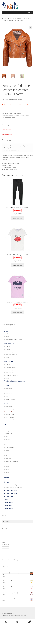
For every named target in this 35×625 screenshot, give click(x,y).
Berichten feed (5, 544)
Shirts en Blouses (10, 417)
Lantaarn (8, 453)
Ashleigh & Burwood (10, 334)
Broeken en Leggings (11, 409)
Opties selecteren (17, 218)
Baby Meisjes (8, 361)
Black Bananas (9, 442)
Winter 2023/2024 (10, 490)
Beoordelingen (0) (7, 134)
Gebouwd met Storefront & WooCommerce (14, 615)
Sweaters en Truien (10, 399)
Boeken (7, 336)
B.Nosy (7, 431)
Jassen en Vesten (17, 18)
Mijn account (6, 622)
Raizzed (7, 466)
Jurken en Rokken (10, 414)
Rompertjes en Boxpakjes (12, 354)
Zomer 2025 (8, 505)
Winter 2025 (8, 496)
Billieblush (8, 439)
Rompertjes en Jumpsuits (12, 375)
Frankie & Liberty (10, 447)
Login (3, 542)
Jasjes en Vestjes (10, 352)
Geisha (7, 450)
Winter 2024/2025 (10, 493)
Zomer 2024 (8, 502)
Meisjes (10, 18)
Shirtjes (7, 357)
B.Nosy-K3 (9, 433)
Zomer (27, 115)
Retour (7, 469)
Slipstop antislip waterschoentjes (14, 339)
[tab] (17, 125)
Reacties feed (5, 546)
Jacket (13, 117)
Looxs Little (8, 458)
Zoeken (17, 622)
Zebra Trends (9, 475)
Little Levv (8, 455)
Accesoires (8, 346)
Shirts (7, 396)
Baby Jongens (9, 343)
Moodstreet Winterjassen (12, 461)
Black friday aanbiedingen (12, 485)
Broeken (8, 391)
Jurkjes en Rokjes (10, 372)
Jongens (7, 385)
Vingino (7, 472)
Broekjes (8, 349)
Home (5, 18)
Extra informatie (6, 130)
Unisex (6, 478)
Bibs (7, 436)
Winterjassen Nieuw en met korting (14, 487)
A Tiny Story (8, 427)
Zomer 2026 (8, 508)
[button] (29, 12)
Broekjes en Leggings (11, 367)
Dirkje (7, 444)
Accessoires (8, 331)
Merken (6, 424)
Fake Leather (8, 117)
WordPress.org (5, 548)
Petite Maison (9, 464)
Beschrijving (5, 125)
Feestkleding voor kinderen (14, 381)
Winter (23, 115)
